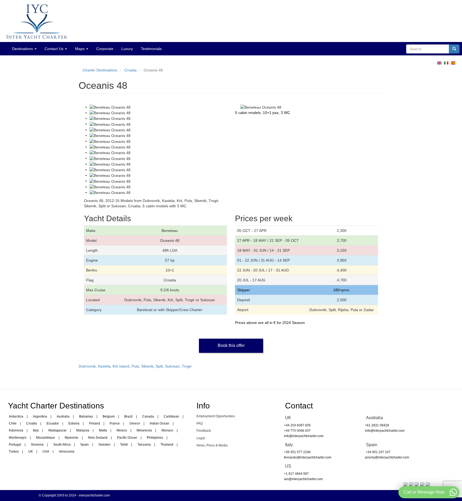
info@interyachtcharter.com (304, 436)
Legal (201, 438)
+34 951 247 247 (378, 452)
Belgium (109, 416)
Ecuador (53, 423)
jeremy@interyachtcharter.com (387, 457)
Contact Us (54, 49)
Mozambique (45, 437)
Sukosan (172, 366)
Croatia (130, 70)
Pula (135, 366)
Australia (63, 416)
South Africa (62, 444)
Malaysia (82, 430)
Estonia (73, 423)
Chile (13, 423)
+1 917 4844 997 (296, 474)
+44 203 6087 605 (297, 425)
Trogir (187, 366)
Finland (94, 423)
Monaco (167, 430)
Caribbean (171, 416)
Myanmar (71, 437)
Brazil (128, 416)
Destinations (23, 49)
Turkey (14, 451)
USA (46, 451)
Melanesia (144, 430)
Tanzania (144, 444)
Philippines (155, 437)
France (115, 423)
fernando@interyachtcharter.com (307, 457)
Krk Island (121, 366)
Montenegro (17, 437)
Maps (80, 49)
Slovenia (37, 444)
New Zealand (97, 437)
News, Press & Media (212, 445)
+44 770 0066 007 (297, 431)
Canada (148, 416)
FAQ (200, 423)
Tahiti (124, 444)
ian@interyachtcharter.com (303, 479)
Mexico (122, 430)
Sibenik (147, 366)
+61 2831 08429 (377, 425)
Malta (103, 430)
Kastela (104, 366)
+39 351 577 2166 (297, 452)
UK (30, 451)
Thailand (166, 444)
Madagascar (57, 430)
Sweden (104, 444)
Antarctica (16, 416)
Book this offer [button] (231, 345)
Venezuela (66, 451)
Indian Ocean (159, 423)
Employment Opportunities (216, 416)
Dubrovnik (87, 366)
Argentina (40, 416)
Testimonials (151, 49)
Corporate (104, 49)
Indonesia (16, 430)
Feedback (204, 431)
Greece (134, 423)
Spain (84, 444)
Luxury (127, 49)
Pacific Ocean (127, 437)
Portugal (15, 444)
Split (159, 366)
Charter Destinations (100, 70)
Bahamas (86, 416)
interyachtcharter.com (94, 495)
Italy (36, 430)
